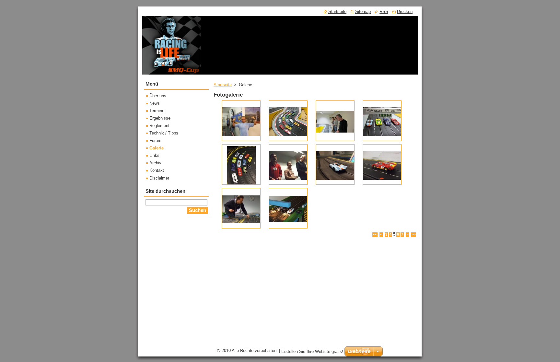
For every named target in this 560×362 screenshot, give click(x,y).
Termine (156, 110)
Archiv (155, 162)
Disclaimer (159, 178)
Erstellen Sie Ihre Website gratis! (312, 351)
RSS (383, 11)
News (154, 103)
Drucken (405, 11)
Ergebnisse (159, 118)
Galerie (156, 148)
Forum (155, 140)
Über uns (157, 95)
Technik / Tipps (163, 133)
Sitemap (363, 11)
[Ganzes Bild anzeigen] (241, 120)
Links (154, 155)
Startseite (223, 84)
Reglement (159, 125)
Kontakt (156, 170)
